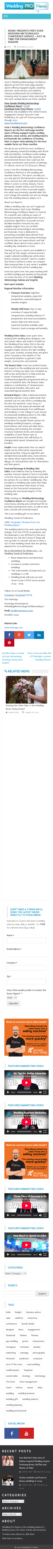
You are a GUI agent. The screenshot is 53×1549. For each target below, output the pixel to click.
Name (10, 935)
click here (29, 1534)
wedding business (26, 1393)
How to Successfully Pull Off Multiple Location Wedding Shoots (39, 656)
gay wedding (12, 1341)
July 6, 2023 (30, 897)
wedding (10, 1393)
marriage (24, 1352)
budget (18, 1312)
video (40, 1387)
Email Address (14, 949)
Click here (6, 1538)
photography (39, 1352)
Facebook (20, 595)
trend (8, 1387)
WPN (9, 47)
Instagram (9, 595)
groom (25, 1341)
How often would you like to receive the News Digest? (26, 992)
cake (8, 1318)
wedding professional (16, 1410)
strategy (26, 1376)
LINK (26, 106)
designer (10, 1329)
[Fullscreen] (45, 1092)
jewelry (36, 1347)
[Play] (8, 1092)
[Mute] (40, 1092)
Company (12, 962)
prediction (24, 1358)
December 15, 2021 (25, 47)
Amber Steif (13, 897)
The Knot (10, 1381)
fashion (23, 1335)
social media (12, 1376)
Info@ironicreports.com (21, 610)
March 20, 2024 (43, 1472)
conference (11, 1323)
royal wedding (33, 1364)
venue (30, 1387)
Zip (9, 976)
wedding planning (14, 1405)
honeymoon (38, 1341)
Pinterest (10, 1358)
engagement (34, 1329)
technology (40, 1376)
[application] (26, 1082)
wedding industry (30, 1399)
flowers (34, 1335)
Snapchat (28, 1370)
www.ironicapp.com (13, 627)
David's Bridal (27, 1323)
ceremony (32, 1318)
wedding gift (12, 1399)
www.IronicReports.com (15, 123)
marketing (11, 1352)
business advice (33, 1312)
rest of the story (14, 1364)
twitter (19, 1387)
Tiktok (29, 595)
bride (8, 1312)
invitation (24, 1347)
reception (37, 1358)
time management (28, 1381)
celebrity (19, 1318)
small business (12, 1370)
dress (20, 1329)
